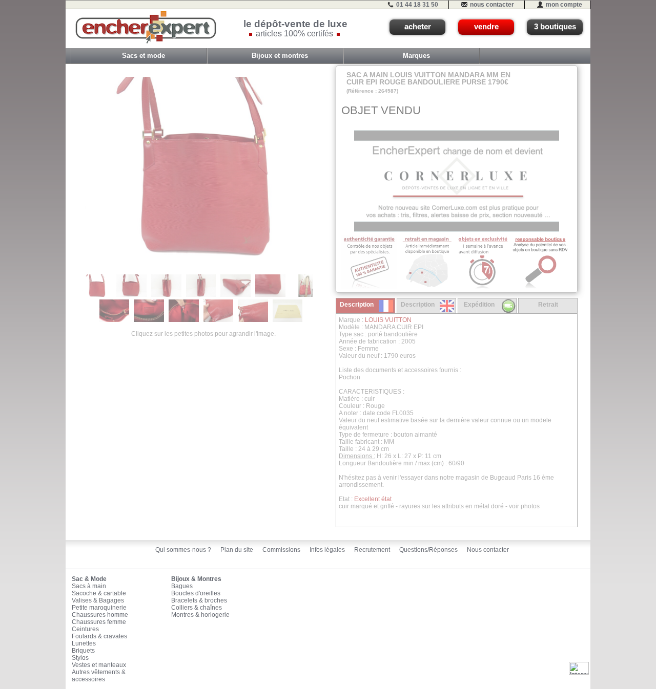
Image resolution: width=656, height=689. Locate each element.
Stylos (80, 657)
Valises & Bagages (98, 600)
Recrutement (372, 549)
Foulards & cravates (99, 636)
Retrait (548, 304)
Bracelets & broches (199, 600)
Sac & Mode (89, 579)
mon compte (564, 4)
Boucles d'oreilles (195, 593)
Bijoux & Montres (196, 579)
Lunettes (84, 643)
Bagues (182, 586)
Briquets (83, 650)
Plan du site (236, 549)
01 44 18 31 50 (417, 4)
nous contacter (492, 4)
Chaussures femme (99, 622)
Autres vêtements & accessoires (99, 676)
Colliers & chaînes (196, 607)
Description (357, 304)
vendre (486, 27)
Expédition (479, 304)
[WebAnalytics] (578, 668)
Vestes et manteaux (99, 665)
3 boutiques (555, 27)
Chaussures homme (100, 614)
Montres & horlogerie (200, 614)
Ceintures (85, 629)
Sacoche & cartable (99, 593)
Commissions (281, 549)
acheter (417, 27)
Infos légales (327, 549)
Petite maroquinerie (99, 607)
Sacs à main (89, 586)
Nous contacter (488, 549)
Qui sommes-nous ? (183, 549)
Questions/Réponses (428, 549)
